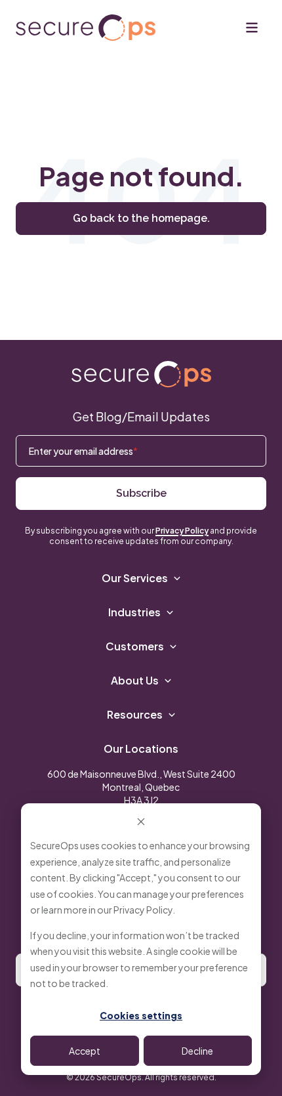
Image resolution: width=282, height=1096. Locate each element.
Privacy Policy (142, 910)
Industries (134, 612)
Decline (197, 1051)
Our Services (135, 578)
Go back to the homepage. (141, 218)
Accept (84, 1051)
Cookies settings (141, 1015)
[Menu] (251, 27)
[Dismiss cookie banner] (141, 820)
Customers (135, 646)
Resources (135, 714)
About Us (135, 680)
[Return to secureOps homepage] (85, 27)
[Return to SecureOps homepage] (141, 374)
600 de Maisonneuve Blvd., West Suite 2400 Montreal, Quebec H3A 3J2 (141, 787)
